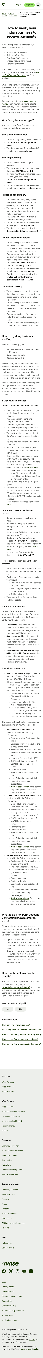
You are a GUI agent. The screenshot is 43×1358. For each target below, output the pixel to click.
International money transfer (14, 1112)
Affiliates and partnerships (13, 1223)
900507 (32, 1339)
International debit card (12, 1121)
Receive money (8, 1126)
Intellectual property (10, 1320)
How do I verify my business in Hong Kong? (22, 1034)
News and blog (8, 1194)
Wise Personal (8, 1082)
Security (5, 1199)
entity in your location (30, 1349)
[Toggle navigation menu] (38, 4)
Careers (5, 1209)
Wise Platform (8, 1092)
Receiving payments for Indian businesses (21, 1029)
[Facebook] (4, 1271)
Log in (18, 5)
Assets (5, 1131)
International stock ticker (12, 1151)
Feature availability (10, 1174)
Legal (4, 1282)
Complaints (7, 1301)
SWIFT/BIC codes (9, 1155)
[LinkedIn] (31, 1271)
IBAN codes (7, 1160)
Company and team (10, 1190)
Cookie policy (7, 1291)
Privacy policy (8, 1287)
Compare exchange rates (12, 1170)
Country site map (9, 1306)
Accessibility (7, 1315)
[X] (11, 1271)
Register (29, 5)
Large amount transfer (11, 1116)
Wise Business (8, 1087)
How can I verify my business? (16, 1025)
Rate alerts (6, 1165)
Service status (8, 1248)
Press (4, 1204)
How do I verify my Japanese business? (20, 1039)
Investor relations (9, 1213)
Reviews (5, 1228)
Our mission (7, 1218)
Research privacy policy (12, 1296)
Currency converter (10, 1146)
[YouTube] (24, 1271)
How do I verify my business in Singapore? (21, 1044)
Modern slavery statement (13, 1311)
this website (32, 467)
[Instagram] (17, 1271)
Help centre (7, 1243)
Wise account (7, 1107)
